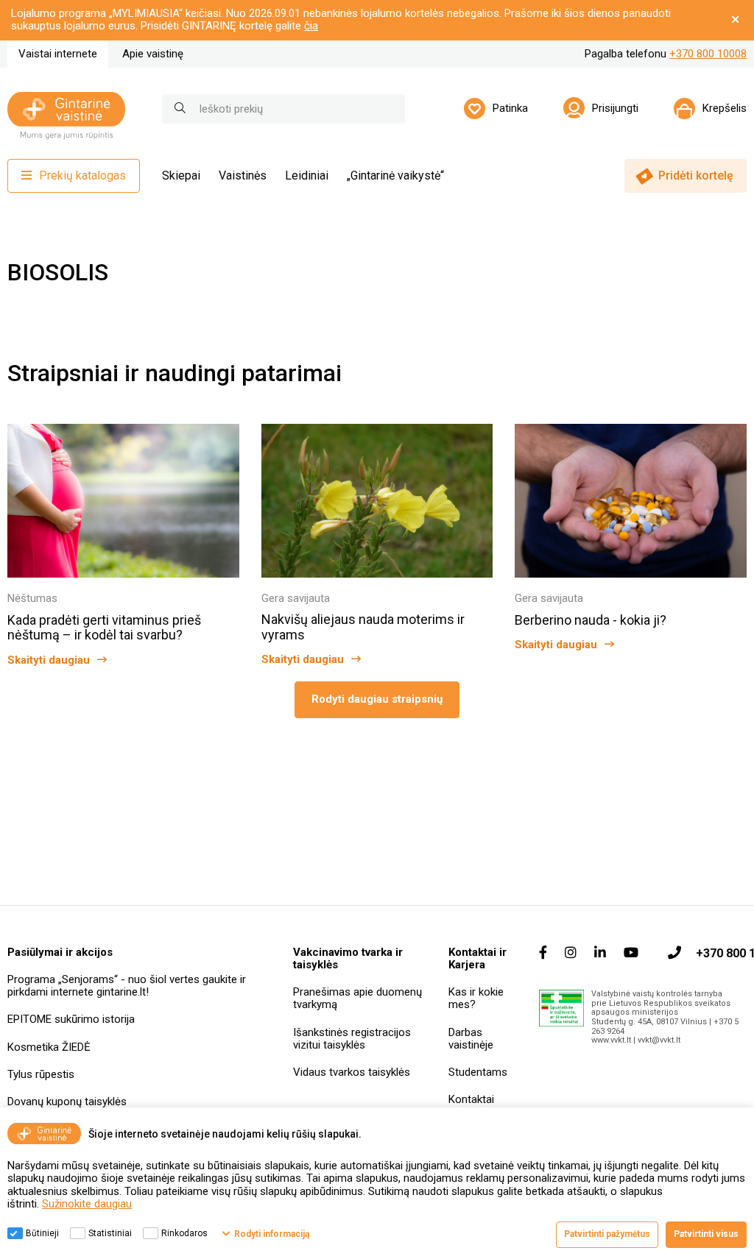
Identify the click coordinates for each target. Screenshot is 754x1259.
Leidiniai (306, 175)
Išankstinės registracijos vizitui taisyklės (352, 1038)
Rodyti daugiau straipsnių (377, 699)
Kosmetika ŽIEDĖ (49, 1047)
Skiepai (181, 175)
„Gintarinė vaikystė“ (395, 175)
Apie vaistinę (152, 53)
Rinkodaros (184, 1233)
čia (311, 25)
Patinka (510, 108)
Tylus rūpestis (40, 1074)
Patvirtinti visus (706, 1234)
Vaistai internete (57, 53)
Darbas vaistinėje (470, 1038)
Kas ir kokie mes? (476, 998)
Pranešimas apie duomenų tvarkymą (357, 998)
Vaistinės (243, 175)
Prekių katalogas (82, 175)
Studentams (477, 1072)
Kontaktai (471, 1099)
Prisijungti (615, 108)
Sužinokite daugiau (87, 1203)
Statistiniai (110, 1233)
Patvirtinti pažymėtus (607, 1234)
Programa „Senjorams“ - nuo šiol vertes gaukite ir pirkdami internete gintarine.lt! (126, 986)
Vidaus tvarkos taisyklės (351, 1072)
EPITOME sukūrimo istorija (71, 1019)
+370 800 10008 (708, 53)
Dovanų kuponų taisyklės (67, 1101)
